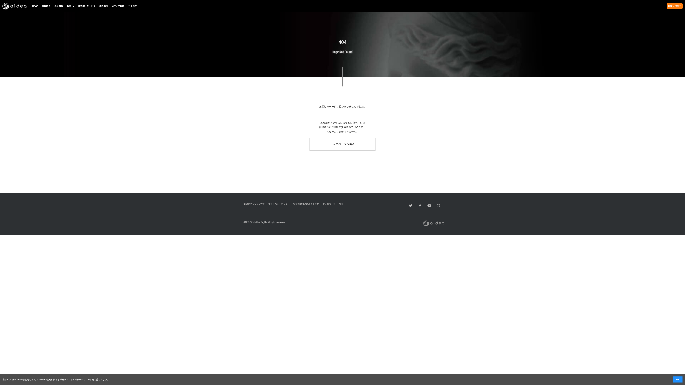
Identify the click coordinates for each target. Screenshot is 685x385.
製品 (69, 5)
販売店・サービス (86, 5)
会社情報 (58, 5)
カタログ (132, 5)
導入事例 (103, 5)
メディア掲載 (118, 5)
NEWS (35, 5)
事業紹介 (46, 5)
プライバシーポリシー (79, 379)
